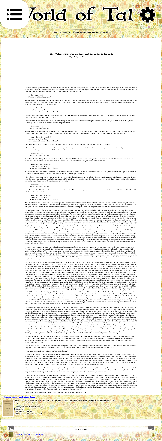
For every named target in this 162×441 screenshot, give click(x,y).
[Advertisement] (81, 72)
